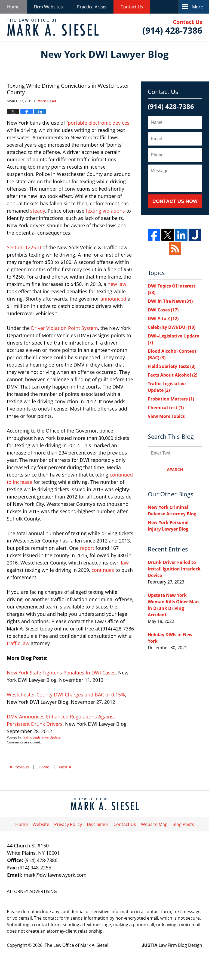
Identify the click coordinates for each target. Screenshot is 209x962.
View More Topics (166, 416)
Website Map (154, 824)
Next (65, 766)
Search (175, 470)
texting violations (105, 210)
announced (113, 298)
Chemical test (166, 408)
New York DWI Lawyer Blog (53, 27)
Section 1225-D (24, 247)
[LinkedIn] (181, 235)
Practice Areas (91, 7)
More (197, 7)
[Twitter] (167, 235)
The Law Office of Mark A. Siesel (76, 945)
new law (116, 284)
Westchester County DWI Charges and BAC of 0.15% (66, 694)
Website (41, 824)
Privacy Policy (68, 824)
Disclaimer (98, 824)
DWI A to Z (163, 318)
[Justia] (195, 235)
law (125, 562)
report (87, 548)
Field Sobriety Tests (171, 366)
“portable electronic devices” (98, 122)
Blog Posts (183, 824)
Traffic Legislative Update (41, 737)
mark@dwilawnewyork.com (55, 875)
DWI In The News (170, 301)
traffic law (18, 643)
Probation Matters (171, 399)
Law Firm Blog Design (172, 945)
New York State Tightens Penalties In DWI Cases (61, 672)
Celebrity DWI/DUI (171, 327)
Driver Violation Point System (64, 328)
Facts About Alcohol (172, 375)
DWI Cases (163, 310)
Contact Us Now (175, 201)
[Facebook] (154, 235)
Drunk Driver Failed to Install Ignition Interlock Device (174, 568)
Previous (19, 766)
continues (102, 570)
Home (13, 7)
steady (37, 210)
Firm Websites (48, 7)
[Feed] (175, 248)
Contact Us (132, 7)
